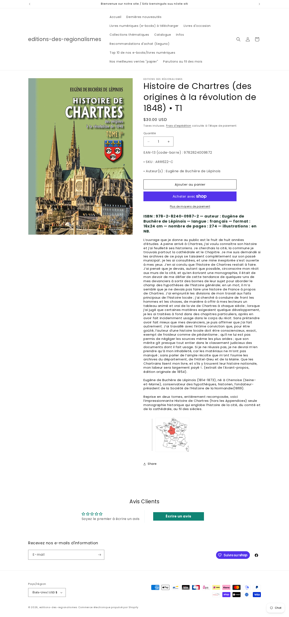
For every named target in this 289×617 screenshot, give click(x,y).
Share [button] (152, 464)
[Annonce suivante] (259, 4)
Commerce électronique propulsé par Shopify (108, 607)
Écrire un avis (178, 516)
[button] (238, 39)
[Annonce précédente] (29, 4)
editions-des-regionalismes (58, 607)
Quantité (149, 133)
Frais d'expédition (178, 125)
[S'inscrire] (99, 555)
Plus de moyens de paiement (190, 206)
